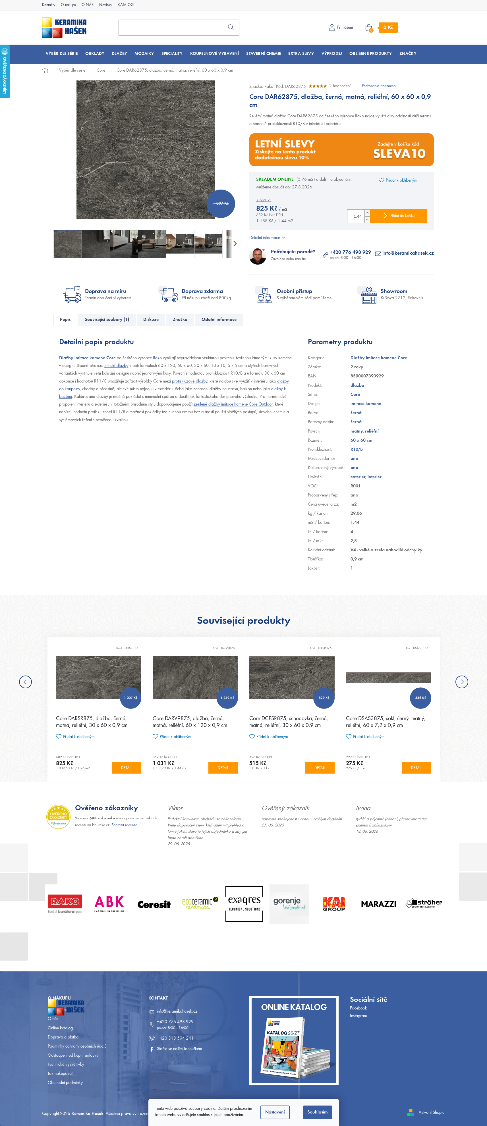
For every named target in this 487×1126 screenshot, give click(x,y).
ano (354, 458)
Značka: (261, 86)
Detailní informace (264, 238)
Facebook (358, 1008)
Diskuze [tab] (151, 319)
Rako (157, 358)
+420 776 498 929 (350, 252)
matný (357, 431)
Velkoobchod (59, 1009)
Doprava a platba (63, 1037)
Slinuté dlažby (116, 365)
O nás (53, 1019)
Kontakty (48, 5)
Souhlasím (317, 1112)
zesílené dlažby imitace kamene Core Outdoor (233, 404)
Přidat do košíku (402, 216)
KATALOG (126, 5)
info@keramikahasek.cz (408, 253)
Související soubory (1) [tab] (107, 319)
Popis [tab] (65, 319)
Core (355, 394)
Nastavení (275, 1112)
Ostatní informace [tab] (219, 319)
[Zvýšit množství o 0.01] (367, 213)
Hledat (231, 27)
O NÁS (88, 5)
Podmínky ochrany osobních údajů (77, 1046)
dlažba (357, 385)
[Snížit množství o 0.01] (367, 219)
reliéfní (372, 431)
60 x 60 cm (361, 440)
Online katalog (60, 1028)
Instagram (358, 1016)
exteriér (358, 477)
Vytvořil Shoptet (432, 1112)
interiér (375, 477)
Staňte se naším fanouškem (179, 1049)
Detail (126, 768)
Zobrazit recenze (124, 825)
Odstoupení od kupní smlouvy (73, 1055)
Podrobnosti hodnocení (379, 86)
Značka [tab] (180, 319)
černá (356, 413)
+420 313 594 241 (175, 1038)
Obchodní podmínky (65, 1083)
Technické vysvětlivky (66, 1064)
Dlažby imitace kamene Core (87, 358)
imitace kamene (366, 404)
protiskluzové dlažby (189, 381)
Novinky (105, 5)
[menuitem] (62, 54)
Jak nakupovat (60, 1073)
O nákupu (68, 5)
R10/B (357, 449)
